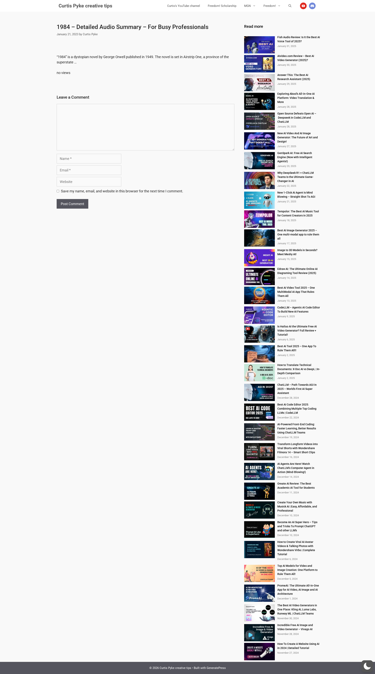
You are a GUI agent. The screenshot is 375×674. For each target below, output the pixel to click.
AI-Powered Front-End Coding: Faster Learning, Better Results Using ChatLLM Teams (296, 428)
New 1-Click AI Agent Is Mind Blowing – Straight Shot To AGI (296, 194)
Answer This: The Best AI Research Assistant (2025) (293, 77)
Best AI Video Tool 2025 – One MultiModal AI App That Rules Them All (296, 291)
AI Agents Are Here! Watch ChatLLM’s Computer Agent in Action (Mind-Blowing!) (295, 468)
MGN (247, 6)
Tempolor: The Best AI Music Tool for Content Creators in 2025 (298, 213)
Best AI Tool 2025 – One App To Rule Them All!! (296, 348)
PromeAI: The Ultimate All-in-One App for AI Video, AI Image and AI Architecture (298, 589)
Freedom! (269, 6)
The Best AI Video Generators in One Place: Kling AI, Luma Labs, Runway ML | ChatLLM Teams (297, 609)
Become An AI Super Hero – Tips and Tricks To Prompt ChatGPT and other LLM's (297, 526)
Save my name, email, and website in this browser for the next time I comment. (122, 191)
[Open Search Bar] (290, 6)
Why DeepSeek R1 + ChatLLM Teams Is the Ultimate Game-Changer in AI (295, 177)
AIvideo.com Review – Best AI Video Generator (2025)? (295, 58)
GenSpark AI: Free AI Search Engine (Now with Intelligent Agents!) (294, 157)
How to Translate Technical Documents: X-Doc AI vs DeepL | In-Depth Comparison (298, 369)
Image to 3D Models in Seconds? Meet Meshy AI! (297, 252)
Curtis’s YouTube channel (183, 6)
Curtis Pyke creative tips (85, 6)
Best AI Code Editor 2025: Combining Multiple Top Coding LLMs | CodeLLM (296, 408)
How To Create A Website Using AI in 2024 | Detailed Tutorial (298, 646)
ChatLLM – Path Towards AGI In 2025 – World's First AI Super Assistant (297, 389)
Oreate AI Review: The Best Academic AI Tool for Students (296, 485)
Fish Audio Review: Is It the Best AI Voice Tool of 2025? (298, 39)
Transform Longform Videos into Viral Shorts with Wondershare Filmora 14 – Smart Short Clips (297, 448)
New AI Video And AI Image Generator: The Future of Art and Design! (297, 137)
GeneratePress (216, 668)
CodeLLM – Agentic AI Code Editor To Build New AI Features (298, 309)
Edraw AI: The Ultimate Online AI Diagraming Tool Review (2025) (297, 271)
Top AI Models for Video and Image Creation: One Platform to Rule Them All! (297, 570)
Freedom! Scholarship (222, 6)
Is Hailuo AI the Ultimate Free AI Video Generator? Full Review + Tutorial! (297, 330)
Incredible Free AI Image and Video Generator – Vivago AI (295, 627)
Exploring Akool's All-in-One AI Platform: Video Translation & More (296, 98)
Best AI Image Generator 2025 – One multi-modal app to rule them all (298, 234)
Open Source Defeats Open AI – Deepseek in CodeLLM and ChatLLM (297, 117)
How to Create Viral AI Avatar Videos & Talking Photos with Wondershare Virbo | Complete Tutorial (296, 548)
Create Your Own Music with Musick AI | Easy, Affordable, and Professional (297, 506)
